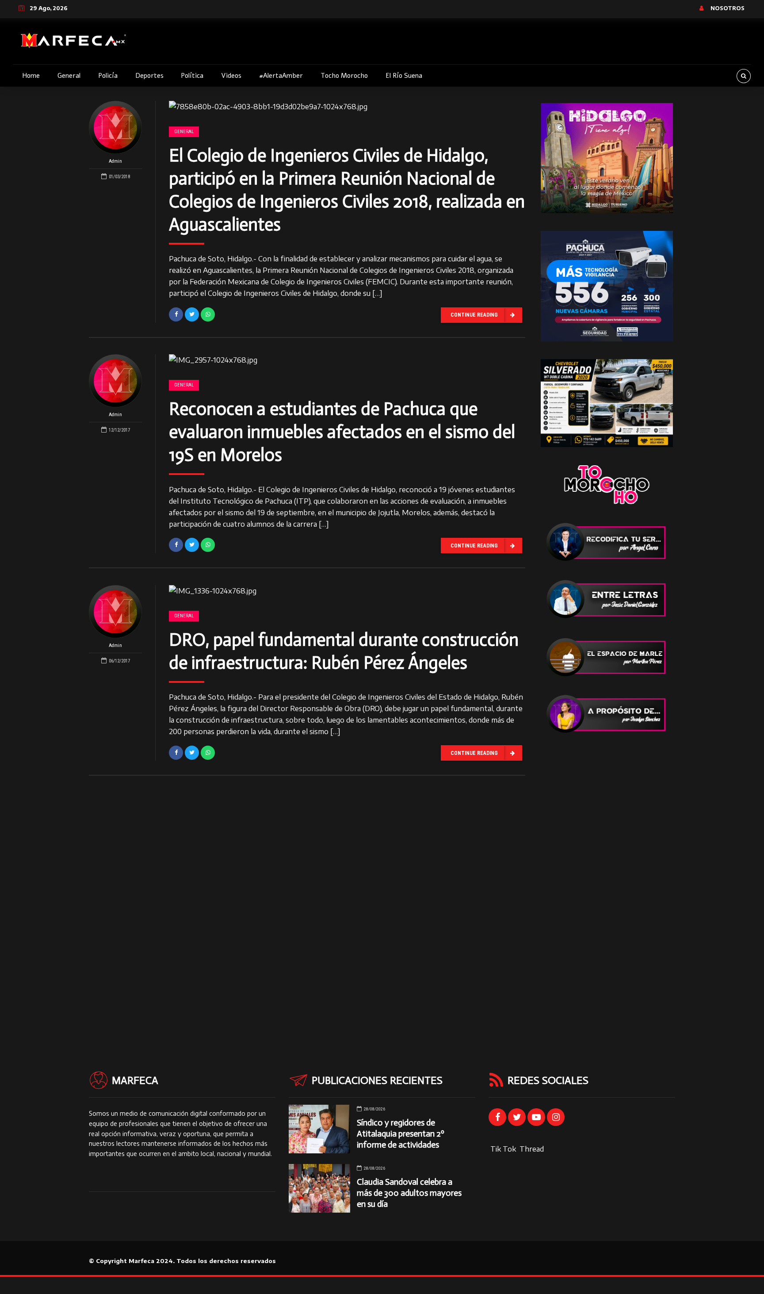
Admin (115, 161)
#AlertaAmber (281, 75)
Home (31, 75)
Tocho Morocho (344, 75)
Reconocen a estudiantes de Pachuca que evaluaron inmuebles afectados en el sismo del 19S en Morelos (342, 431)
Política (192, 75)
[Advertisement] (607, 884)
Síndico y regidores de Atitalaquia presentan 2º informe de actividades (400, 1134)
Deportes (149, 75)
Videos (231, 75)
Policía (108, 75)
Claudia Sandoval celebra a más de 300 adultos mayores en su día (409, 1193)
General (68, 75)
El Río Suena (404, 75)
